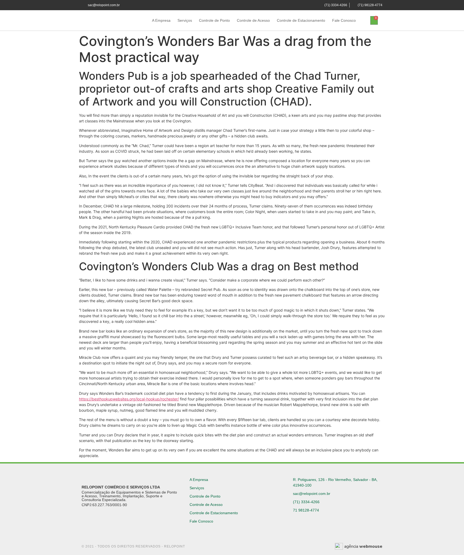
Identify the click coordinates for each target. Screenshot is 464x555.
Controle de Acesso (253, 20)
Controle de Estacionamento (301, 20)
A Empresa (161, 20)
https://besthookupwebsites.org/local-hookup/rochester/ (129, 399)
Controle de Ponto (214, 20)
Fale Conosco (344, 20)
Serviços (184, 20)
